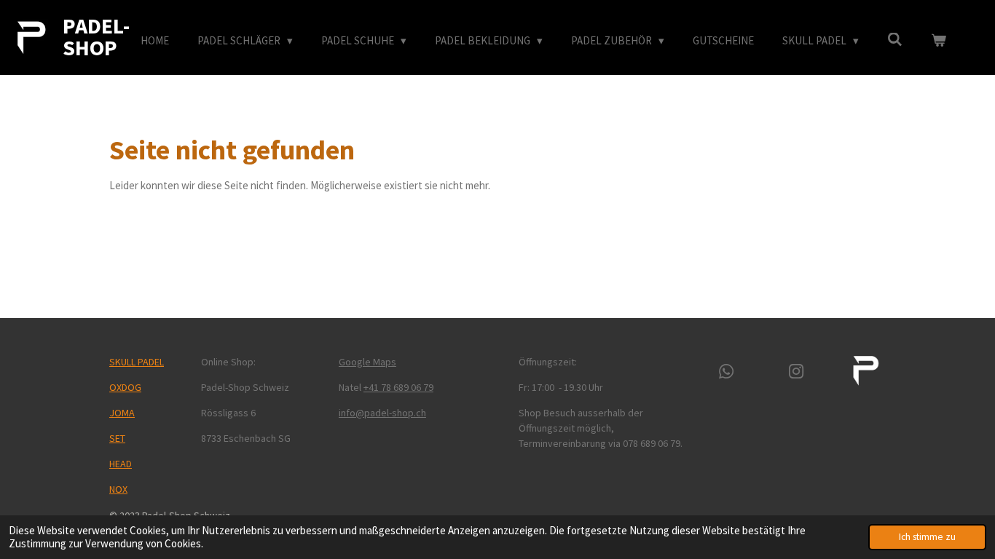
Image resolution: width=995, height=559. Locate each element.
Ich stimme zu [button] (927, 537)
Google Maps (367, 361)
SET (117, 438)
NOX (118, 489)
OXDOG (125, 387)
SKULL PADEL (136, 361)
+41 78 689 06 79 (398, 387)
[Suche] (894, 39)
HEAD (120, 463)
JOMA (122, 412)
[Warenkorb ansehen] (938, 41)
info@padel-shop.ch (382, 412)
